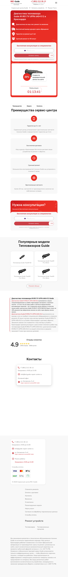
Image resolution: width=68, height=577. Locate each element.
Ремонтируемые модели (33, 505)
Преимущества (17, 106)
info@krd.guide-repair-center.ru (31, 374)
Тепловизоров (30, 527)
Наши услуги (29, 508)
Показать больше (34, 286)
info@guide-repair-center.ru (24, 449)
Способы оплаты (30, 515)
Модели (29, 106)
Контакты (39, 106)
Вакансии (28, 499)
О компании (29, 502)
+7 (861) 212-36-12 (38, 1)
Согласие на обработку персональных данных (41, 512)
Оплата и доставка (31, 492)
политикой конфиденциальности (47, 59)
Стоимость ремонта (31, 489)
